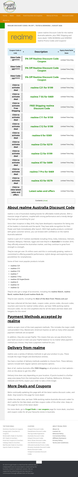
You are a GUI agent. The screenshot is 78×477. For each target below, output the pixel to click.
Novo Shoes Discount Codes (37, 440)
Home (5, 16)
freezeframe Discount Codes (37, 431)
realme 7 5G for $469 (41, 96)
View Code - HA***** (15, 77)
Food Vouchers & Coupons (32, 16)
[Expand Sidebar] (2, 25)
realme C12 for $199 (42, 126)
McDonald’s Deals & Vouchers (12, 436)
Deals (18, 16)
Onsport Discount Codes (36, 429)
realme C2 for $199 (41, 153)
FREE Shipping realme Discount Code (42, 107)
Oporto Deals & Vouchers (11, 447)
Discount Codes (67, 16)
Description (41, 51)
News (12, 16)
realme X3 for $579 (42, 180)
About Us (6, 20)
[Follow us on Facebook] (73, 465)
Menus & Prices (52, 16)
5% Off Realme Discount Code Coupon (42, 60)
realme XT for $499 (42, 162)
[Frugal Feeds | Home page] (9, 6)
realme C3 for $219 (41, 144)
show (45, 201)
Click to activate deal (16, 87)
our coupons (43, 409)
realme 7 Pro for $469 (42, 171)
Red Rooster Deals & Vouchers (13, 445)
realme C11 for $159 (42, 117)
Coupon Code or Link (15, 51)
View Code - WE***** (15, 67)
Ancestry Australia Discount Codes (39, 447)
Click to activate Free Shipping (16, 107)
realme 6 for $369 (42, 135)
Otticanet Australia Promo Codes (38, 445)
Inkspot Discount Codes (35, 438)
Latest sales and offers (42, 190)
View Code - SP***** (15, 58)
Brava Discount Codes (35, 449)
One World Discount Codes (36, 442)
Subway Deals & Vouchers (11, 442)
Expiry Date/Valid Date (66, 51)
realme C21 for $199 (42, 87)
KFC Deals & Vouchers (10, 438)
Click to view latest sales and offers (16, 191)
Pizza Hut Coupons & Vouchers (13, 440)
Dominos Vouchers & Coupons (13, 429)
